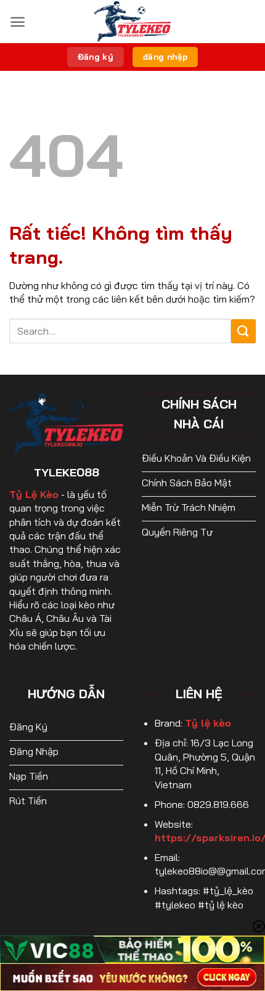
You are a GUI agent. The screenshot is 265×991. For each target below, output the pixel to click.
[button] (17, 22)
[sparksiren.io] (132, 21)
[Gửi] (243, 331)
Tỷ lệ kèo (208, 723)
